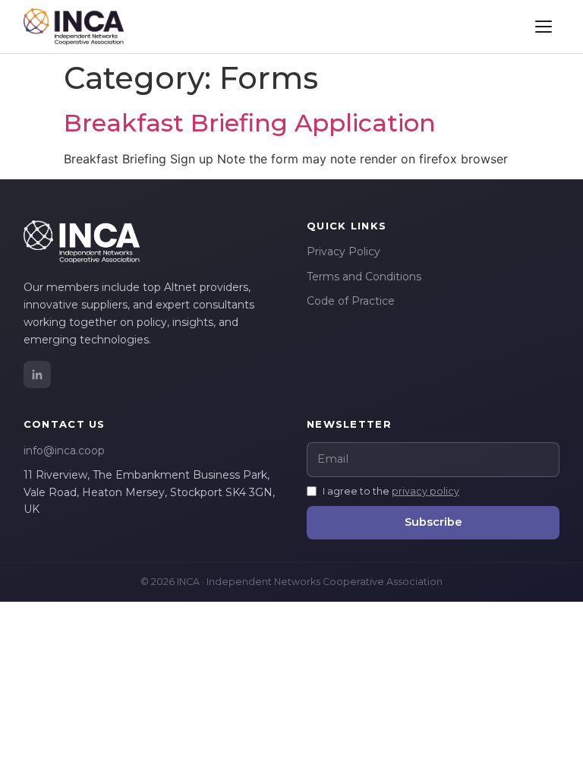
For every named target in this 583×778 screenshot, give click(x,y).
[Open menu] (543, 26)
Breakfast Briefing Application (250, 123)
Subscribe (433, 522)
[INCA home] (74, 26)
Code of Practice (351, 301)
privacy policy (425, 491)
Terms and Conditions (364, 276)
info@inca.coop (64, 450)
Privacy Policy (343, 251)
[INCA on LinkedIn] (37, 374)
